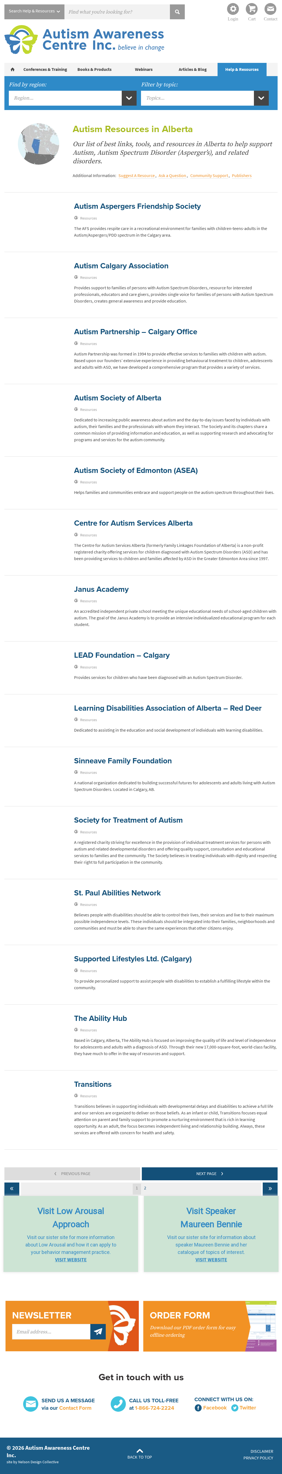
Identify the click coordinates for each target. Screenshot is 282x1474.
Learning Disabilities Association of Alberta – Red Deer (168, 708)
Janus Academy (101, 589)
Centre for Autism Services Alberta (133, 523)
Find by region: (27, 84)
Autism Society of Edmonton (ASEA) (136, 470)
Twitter (248, 1408)
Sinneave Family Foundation (123, 761)
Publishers (242, 175)
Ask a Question (172, 175)
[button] (71, 1234)
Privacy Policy (258, 1458)
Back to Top (140, 1457)
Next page (209, 1173)
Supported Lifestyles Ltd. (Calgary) (133, 959)
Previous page (72, 1173)
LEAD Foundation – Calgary (122, 655)
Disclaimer (262, 1451)
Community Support (209, 175)
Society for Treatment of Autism (128, 820)
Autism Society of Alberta (117, 398)
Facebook (215, 1408)
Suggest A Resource (136, 175)
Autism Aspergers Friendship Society (137, 206)
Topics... (155, 98)
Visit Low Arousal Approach (70, 1217)
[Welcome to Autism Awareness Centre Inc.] (12, 69)
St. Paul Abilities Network (117, 893)
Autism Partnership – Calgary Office (135, 331)
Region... (23, 98)
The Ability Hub (100, 1018)
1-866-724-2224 (154, 1408)
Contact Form (75, 1408)
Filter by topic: (159, 84)
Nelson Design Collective (38, 1462)
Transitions (93, 1084)
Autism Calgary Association (121, 266)
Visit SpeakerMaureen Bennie (211, 1217)
